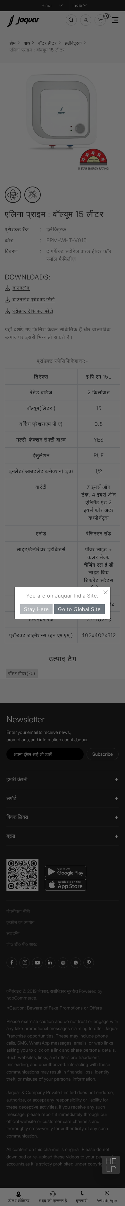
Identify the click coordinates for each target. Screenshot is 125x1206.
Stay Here (36, 609)
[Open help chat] (111, 1165)
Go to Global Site (79, 609)
